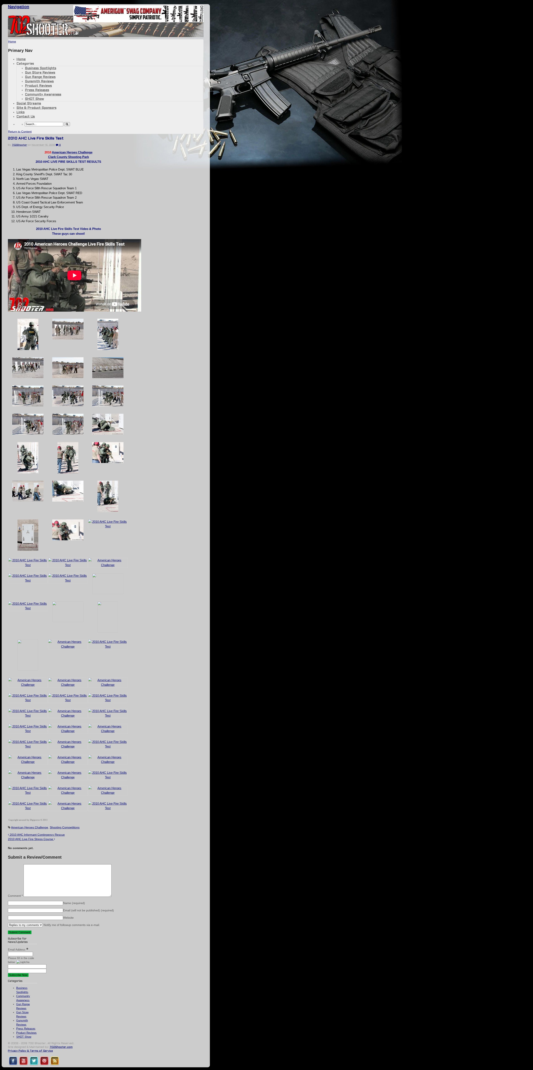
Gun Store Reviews (40, 72)
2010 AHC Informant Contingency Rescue (37, 834)
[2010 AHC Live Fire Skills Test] (28, 349)
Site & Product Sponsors (36, 108)
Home (21, 59)
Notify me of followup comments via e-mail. (71, 925)
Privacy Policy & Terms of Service (30, 1051)
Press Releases (37, 90)
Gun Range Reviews (40, 77)
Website (68, 917)
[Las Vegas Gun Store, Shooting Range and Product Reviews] (43, 34)
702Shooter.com (61, 1047)
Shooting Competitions (65, 827)
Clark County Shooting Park (68, 157)
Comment (15, 895)
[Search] (67, 124)
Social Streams (28, 103)
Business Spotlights (40, 68)
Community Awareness (43, 94)
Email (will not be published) (88, 910)
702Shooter (19, 145)
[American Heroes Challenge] (68, 434)
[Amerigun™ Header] (138, 21)
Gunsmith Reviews (39, 81)
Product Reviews (38, 85)
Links (20, 112)
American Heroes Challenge (72, 152)
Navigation (18, 6)
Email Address (17, 949)
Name (74, 903)
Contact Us (25, 116)
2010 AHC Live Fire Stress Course (31, 839)
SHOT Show (34, 99)
